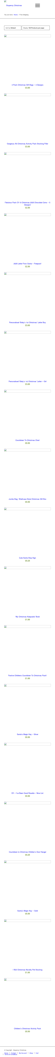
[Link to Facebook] (45, 1050)
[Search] (30, 5)
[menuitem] (30, 5)
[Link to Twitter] (49, 1050)
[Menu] (36, 5)
